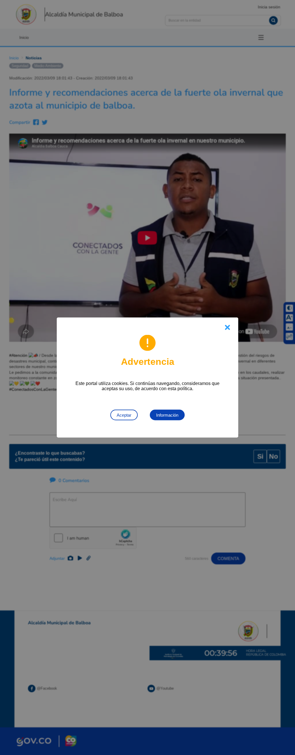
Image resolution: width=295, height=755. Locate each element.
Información (167, 415)
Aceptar (124, 415)
